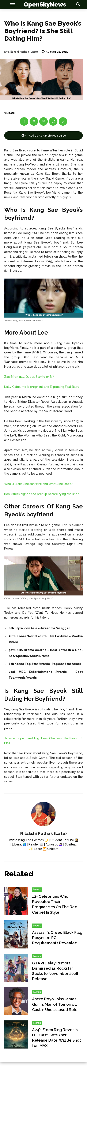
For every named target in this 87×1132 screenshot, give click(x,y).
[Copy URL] (63, 121)
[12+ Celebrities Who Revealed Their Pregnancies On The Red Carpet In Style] (16, 901)
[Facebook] (24, 121)
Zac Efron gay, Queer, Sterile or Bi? (29, 376)
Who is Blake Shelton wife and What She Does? (38, 484)
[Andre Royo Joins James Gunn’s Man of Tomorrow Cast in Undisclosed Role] (16, 1001)
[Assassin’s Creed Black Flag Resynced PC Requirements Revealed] (16, 934)
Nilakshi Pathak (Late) (23, 51)
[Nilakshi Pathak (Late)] (43, 814)
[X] (34, 121)
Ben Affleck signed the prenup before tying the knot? (42, 494)
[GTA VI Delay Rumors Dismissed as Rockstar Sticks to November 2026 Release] (16, 968)
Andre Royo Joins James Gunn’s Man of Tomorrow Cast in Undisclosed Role (54, 1004)
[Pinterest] (43, 121)
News (37, 889)
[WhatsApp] (53, 121)
